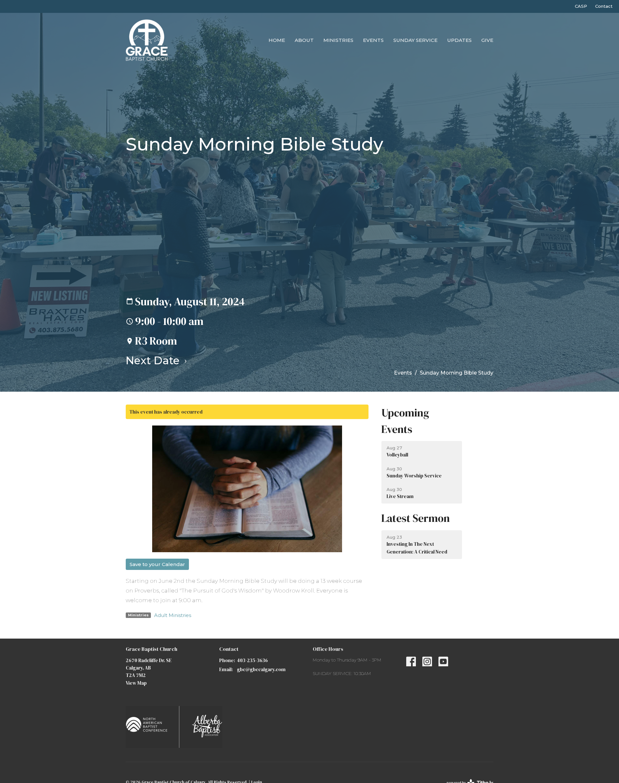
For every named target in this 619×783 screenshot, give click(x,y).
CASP (581, 6)
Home (277, 40)
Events (373, 40)
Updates (459, 40)
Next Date (154, 360)
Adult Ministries (172, 615)
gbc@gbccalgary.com (261, 669)
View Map (136, 683)
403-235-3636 (252, 660)
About (304, 40)
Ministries (338, 40)
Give (487, 40)
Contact (604, 6)
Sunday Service (415, 40)
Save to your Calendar (157, 564)
